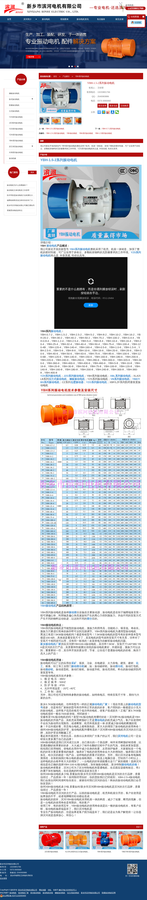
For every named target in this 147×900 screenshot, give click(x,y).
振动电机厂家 (23, 893)
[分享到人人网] (112, 112)
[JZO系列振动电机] (51, 840)
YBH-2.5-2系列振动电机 (55, 129)
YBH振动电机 (72, 133)
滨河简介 (28, 19)
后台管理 (3, 878)
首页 (9, 19)
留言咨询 (102, 105)
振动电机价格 (48, 893)
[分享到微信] (117, 112)
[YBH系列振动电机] (104, 840)
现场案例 (64, 19)
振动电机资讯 (83, 19)
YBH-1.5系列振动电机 (103, 133)
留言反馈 (119, 19)
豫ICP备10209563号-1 (68, 890)
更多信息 (113, 105)
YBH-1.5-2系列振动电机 (55, 133)
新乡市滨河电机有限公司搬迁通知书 (20, 205)
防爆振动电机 (14, 105)
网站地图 (42, 890)
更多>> (139, 827)
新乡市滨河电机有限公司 (27, 890)
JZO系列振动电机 (16, 123)
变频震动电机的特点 (14, 210)
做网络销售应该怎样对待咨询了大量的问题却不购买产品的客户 (21, 200)
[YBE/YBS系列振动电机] (130, 840)
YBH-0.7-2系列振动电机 (111, 129)
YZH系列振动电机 (16, 135)
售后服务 (101, 19)
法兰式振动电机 (73, 893)
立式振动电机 (14, 111)
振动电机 (46, 19)
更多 (32, 172)
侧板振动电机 (14, 93)
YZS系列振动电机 (16, 117)
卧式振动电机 (14, 99)
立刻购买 (124, 105)
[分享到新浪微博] (108, 112)
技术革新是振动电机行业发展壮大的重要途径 (21, 195)
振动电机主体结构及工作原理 (18, 190)
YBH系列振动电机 (16, 141)
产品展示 (66, 76)
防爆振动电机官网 (109, 893)
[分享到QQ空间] (104, 112)
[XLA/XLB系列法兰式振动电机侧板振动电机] (77, 840)
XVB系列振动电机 (16, 152)
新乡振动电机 (35, 893)
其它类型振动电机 (16, 147)
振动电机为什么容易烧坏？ (17, 185)
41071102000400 (14, 896)
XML (49, 890)
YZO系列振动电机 (16, 129)
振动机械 (12, 158)
